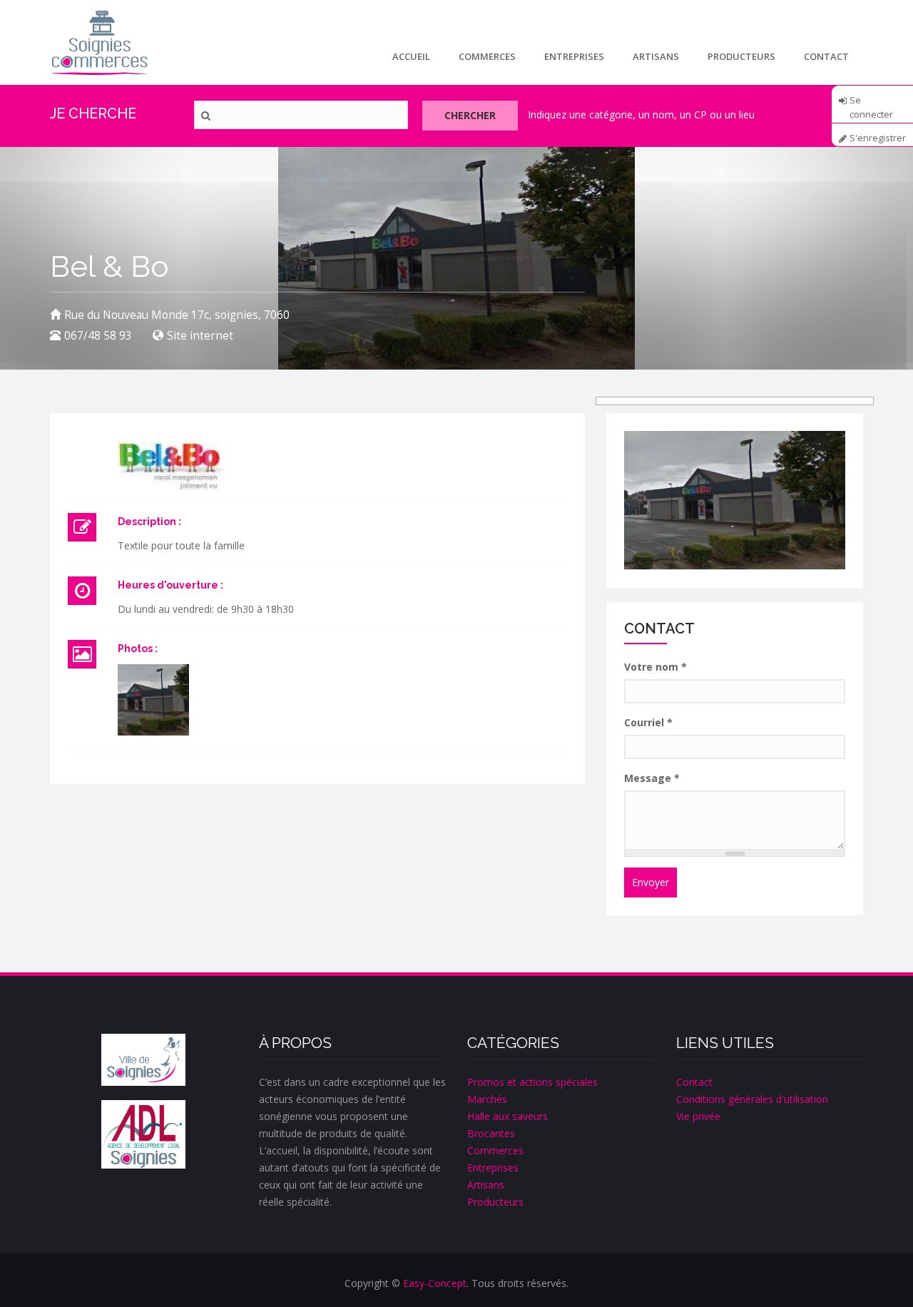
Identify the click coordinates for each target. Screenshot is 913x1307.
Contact (826, 56)
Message (652, 778)
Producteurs (741, 56)
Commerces (487, 56)
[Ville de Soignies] (143, 1060)
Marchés (487, 1099)
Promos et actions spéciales (532, 1082)
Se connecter (871, 105)
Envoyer (650, 882)
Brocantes (491, 1133)
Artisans (656, 56)
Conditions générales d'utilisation (752, 1099)
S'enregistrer (878, 138)
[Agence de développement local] (143, 1134)
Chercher (470, 115)
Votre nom (655, 666)
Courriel (648, 722)
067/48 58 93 (98, 335)
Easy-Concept (434, 1283)
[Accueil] (99, 42)
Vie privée (698, 1116)
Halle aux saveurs (507, 1116)
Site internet (200, 335)
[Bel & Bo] (153, 700)
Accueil (411, 56)
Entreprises (574, 56)
